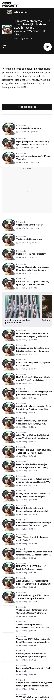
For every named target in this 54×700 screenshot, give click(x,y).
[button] (42, 4)
